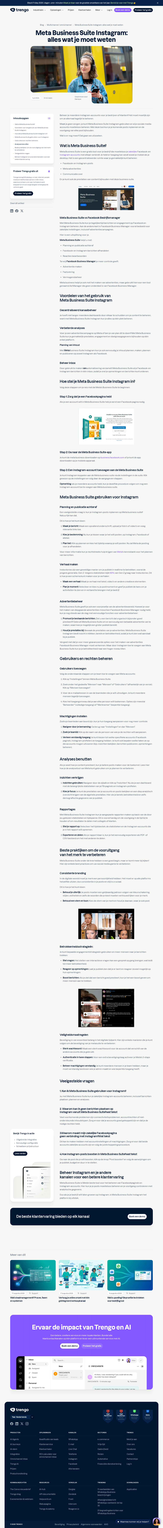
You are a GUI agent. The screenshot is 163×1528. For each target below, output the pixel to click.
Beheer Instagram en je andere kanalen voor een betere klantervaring (32, 158)
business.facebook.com (112, 457)
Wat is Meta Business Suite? (25, 124)
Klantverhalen (84, 10)
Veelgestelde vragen (22, 153)
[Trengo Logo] (19, 1410)
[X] (21, 1423)
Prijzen (71, 10)
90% (112, 573)
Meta (119, 552)
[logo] (19, 10)
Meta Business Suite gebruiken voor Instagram (32, 137)
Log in (109, 10)
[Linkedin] (16, 1423)
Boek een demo (123, 10)
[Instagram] (27, 1423)
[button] (39, 10)
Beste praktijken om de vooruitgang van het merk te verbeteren (33, 149)
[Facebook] (11, 1423)
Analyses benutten (22, 144)
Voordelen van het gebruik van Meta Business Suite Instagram (31, 129)
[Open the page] (81, 3)
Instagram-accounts (70, 155)
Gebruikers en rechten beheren (26, 141)
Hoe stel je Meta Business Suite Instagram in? (31, 134)
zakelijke (132, 151)
